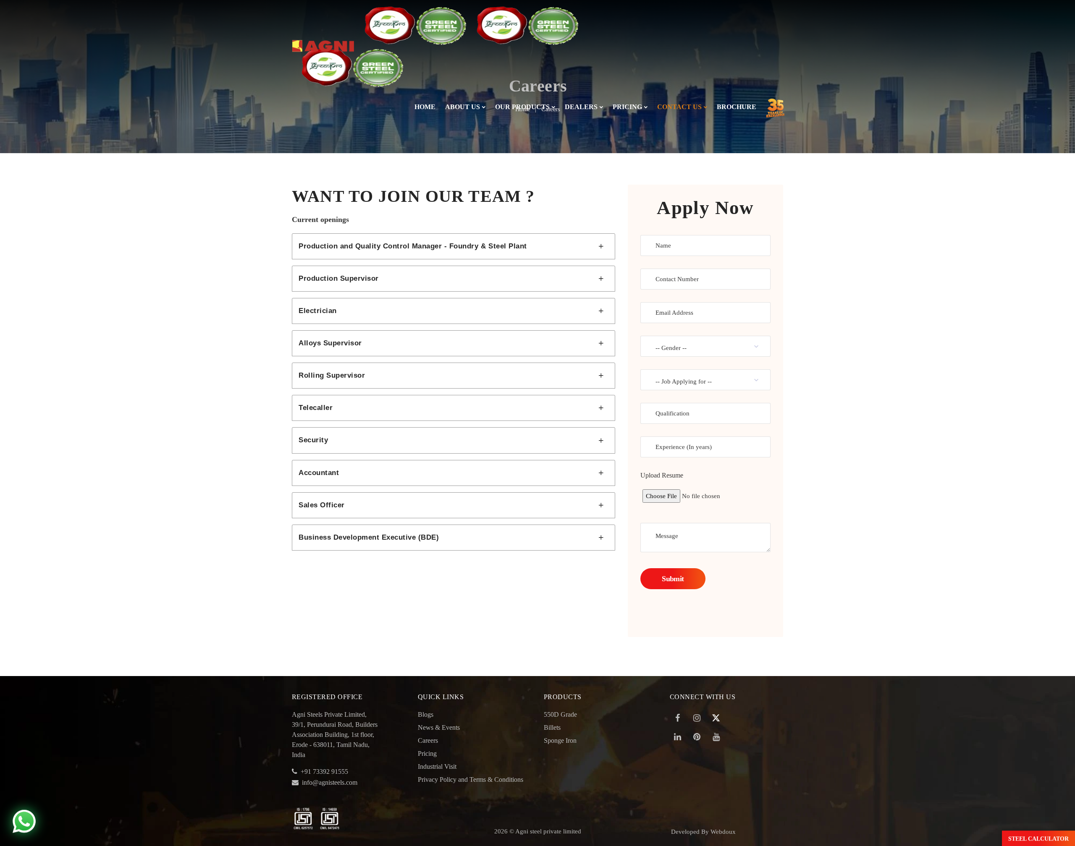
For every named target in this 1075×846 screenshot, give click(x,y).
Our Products (522, 106)
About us (462, 106)
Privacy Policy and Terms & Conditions (470, 779)
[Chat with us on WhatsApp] (24, 821)
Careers (428, 740)
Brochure (736, 106)
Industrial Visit (437, 766)
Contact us (679, 106)
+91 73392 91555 (324, 771)
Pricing (627, 106)
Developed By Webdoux (703, 831)
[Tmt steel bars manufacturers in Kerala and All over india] (323, 24)
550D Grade (560, 714)
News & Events (439, 727)
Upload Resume (661, 475)
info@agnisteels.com (329, 782)
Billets (552, 727)
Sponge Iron (560, 740)
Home (424, 106)
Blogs (425, 714)
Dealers (581, 106)
